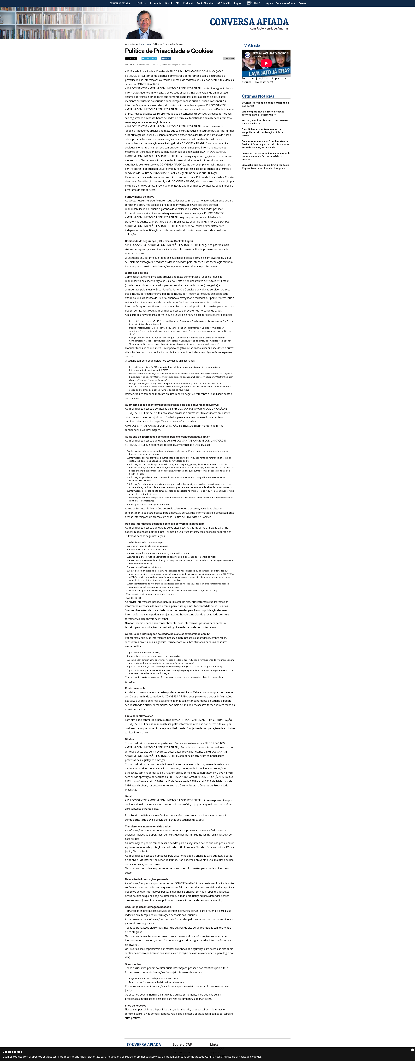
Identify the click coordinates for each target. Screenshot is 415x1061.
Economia (155, 3)
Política (141, 3)
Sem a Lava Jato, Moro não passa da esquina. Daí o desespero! (264, 80)
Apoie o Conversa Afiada (280, 3)
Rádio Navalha (205, 3)
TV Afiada (255, 3)
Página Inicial (122, 3)
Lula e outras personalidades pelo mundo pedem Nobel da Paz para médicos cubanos (266, 156)
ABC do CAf (223, 3)
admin (131, 64)
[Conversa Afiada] (207, 37)
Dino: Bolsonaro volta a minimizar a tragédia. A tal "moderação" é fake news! (262, 132)
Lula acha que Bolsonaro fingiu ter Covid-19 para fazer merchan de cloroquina (266, 166)
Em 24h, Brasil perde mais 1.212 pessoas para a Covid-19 (265, 122)
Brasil (168, 3)
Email (167, 58)
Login (237, 3)
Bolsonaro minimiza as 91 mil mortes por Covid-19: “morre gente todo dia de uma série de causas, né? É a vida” (266, 144)
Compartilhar (151, 58)
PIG (177, 3)
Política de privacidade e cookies (242, 1056)
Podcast (188, 3)
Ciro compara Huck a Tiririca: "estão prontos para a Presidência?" (263, 113)
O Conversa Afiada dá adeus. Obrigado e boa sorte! (265, 104)
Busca (302, 3)
